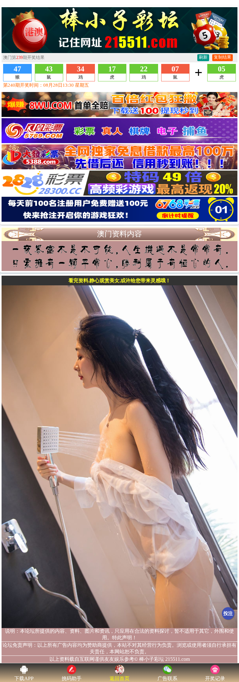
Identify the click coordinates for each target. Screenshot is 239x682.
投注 (228, 613)
